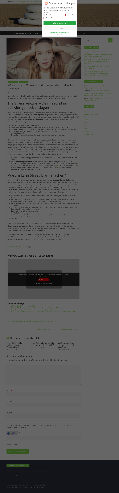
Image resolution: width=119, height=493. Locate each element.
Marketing (71, 15)
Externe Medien (51, 18)
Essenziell (49, 15)
